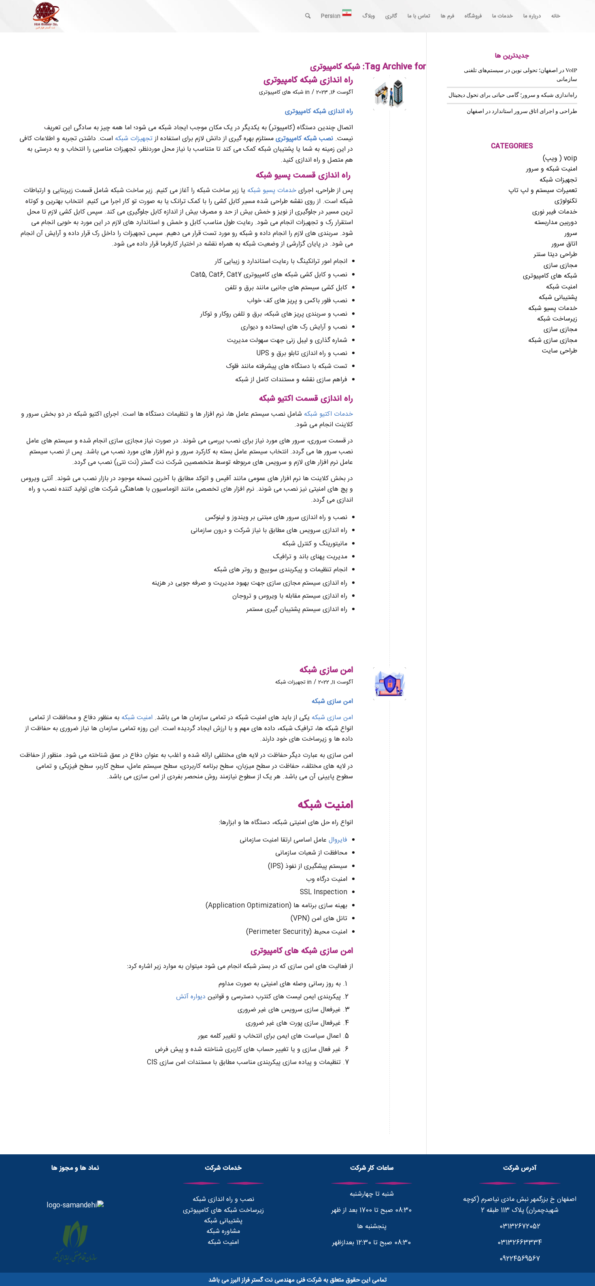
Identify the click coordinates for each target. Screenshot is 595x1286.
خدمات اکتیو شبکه (328, 414)
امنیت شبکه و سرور (551, 169)
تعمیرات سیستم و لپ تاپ (542, 190)
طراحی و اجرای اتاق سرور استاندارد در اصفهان (522, 111)
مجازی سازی (560, 265)
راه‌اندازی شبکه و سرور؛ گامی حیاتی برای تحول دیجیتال (512, 94)
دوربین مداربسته (555, 222)
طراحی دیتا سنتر (555, 254)
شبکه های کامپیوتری (281, 92)
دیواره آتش (191, 996)
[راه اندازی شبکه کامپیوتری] (389, 93)
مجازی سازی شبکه (552, 340)
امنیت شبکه (137, 717)
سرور (571, 233)
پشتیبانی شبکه (558, 297)
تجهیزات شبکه (134, 138)
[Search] (308, 16)
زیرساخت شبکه (557, 319)
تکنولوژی (566, 201)
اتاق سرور (564, 244)
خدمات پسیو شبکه (271, 190)
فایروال (338, 840)
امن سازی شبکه (326, 670)
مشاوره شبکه (223, 1231)
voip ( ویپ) (560, 158)
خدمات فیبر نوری (554, 212)
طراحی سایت (559, 351)
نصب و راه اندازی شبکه (223, 1199)
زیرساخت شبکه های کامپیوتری (223, 1210)
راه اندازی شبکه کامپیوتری (308, 80)
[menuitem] (555, 16)
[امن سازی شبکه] (389, 683)
